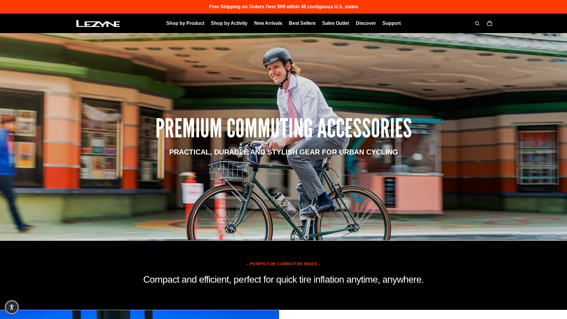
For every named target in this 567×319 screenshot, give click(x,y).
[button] (12, 307)
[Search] (477, 23)
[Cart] (489, 23)
